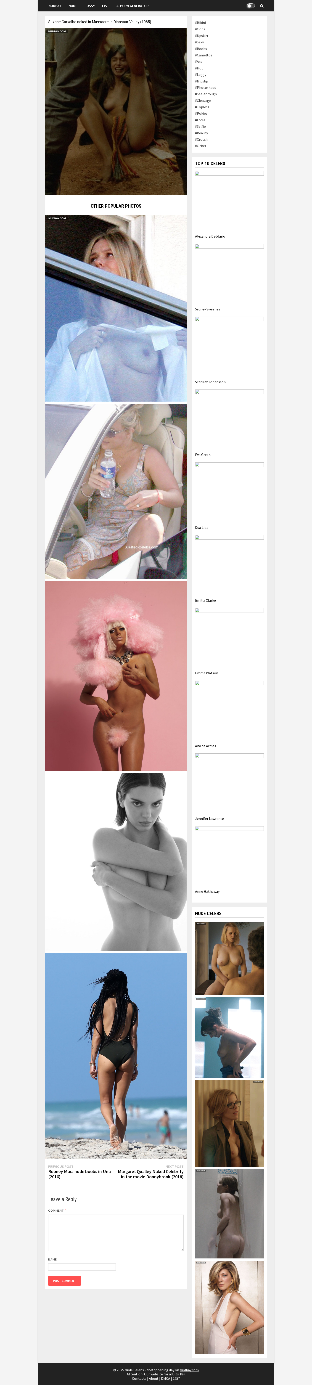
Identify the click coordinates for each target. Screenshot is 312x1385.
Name (52, 1259)
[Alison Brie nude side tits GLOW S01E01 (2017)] (229, 1037)
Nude (73, 5)
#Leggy (200, 74)
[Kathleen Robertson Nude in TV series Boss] (229, 1122)
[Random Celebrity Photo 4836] (116, 675)
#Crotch (201, 139)
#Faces (200, 120)
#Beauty (201, 133)
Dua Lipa (201, 527)
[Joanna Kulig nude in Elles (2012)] (229, 958)
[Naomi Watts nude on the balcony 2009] (116, 307)
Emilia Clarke (205, 600)
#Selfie (200, 126)
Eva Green (203, 454)
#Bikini (200, 22)
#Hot (199, 68)
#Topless (202, 107)
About (154, 1378)
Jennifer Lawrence (209, 818)
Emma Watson (206, 673)
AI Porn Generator (132, 5)
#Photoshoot (205, 87)
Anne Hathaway (207, 891)
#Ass (198, 61)
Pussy (90, 5)
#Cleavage (203, 100)
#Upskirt (202, 35)
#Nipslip (201, 81)
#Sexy (199, 42)
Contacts (139, 1378)
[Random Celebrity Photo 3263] (116, 491)
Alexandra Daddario (210, 236)
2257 (176, 1378)
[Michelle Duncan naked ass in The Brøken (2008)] (229, 1213)
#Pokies (201, 113)
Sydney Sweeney (207, 309)
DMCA (165, 1378)
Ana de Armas (205, 746)
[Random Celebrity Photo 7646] (116, 1055)
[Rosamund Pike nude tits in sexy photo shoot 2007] (229, 1306)
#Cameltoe (203, 55)
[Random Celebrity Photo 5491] (116, 861)
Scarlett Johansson (210, 382)
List (105, 5)
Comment (57, 1210)
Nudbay (54, 5)
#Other (200, 145)
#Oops (200, 29)
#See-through (206, 94)
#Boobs (201, 48)
